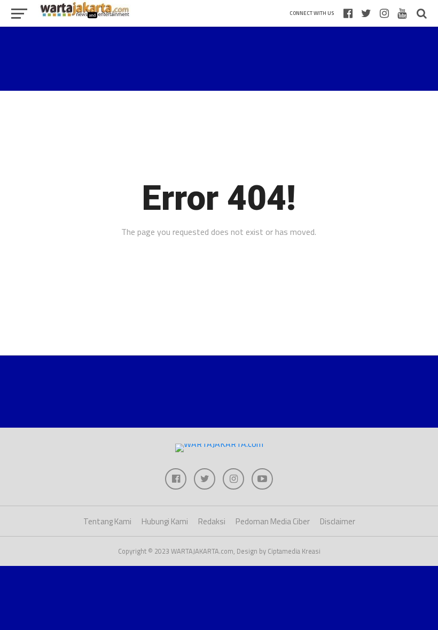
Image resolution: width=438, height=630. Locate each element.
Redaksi (211, 521)
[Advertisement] (219, 59)
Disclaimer (337, 521)
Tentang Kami (107, 521)
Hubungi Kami (165, 521)
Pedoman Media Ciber (273, 521)
